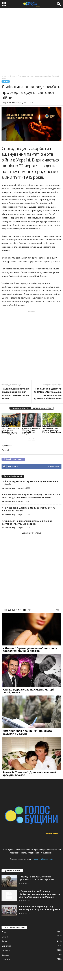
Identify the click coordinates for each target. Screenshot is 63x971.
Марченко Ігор (13, 102)
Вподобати (53, 466)
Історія (6, 81)
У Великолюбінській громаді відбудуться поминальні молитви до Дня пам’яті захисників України (31, 496)
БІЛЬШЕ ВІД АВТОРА (42, 408)
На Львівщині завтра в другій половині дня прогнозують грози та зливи (15, 393)
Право (4, 932)
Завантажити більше (31, 533)
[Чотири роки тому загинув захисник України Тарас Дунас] (52, 420)
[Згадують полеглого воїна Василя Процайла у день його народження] (11, 420)
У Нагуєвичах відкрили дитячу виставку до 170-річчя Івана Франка (39, 908)
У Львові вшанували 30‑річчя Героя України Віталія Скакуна (31, 431)
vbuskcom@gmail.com (43, 859)
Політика (6, 959)
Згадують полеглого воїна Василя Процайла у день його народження (10, 431)
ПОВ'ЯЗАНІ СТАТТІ (20, 408)
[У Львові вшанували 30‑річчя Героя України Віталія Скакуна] (31, 420)
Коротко (5, 955)
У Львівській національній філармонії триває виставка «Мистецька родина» (27, 522)
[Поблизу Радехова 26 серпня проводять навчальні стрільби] (9, 881)
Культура (6, 950)
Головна (4, 76)
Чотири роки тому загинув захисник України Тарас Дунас (52, 430)
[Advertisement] (31, 41)
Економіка (6, 946)
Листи (4, 941)
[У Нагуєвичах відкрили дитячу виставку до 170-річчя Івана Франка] (9, 910)
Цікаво (5, 937)
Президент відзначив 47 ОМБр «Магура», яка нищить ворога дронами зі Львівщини (47, 393)
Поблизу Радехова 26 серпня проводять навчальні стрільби (36, 878)
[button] (58, 4)
